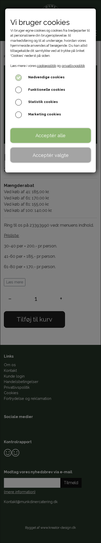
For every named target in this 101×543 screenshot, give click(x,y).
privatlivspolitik (73, 66)
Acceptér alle (50, 135)
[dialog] (50, 271)
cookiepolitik (46, 66)
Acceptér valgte (51, 155)
